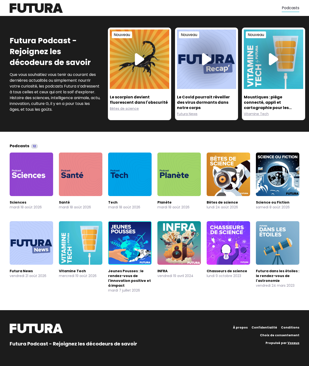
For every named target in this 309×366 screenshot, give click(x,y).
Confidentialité (264, 327)
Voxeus (293, 343)
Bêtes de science (124, 108)
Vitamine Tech (256, 113)
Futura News (187, 113)
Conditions (290, 327)
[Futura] (146, 8)
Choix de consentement (279, 335)
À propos (240, 327)
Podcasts (290, 8)
